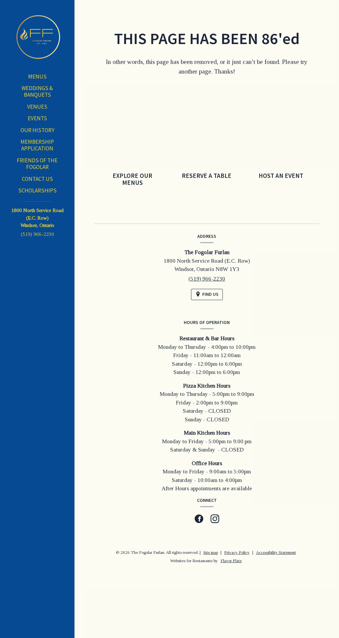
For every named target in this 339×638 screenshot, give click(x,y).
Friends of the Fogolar (37, 164)
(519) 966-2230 (37, 234)
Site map (210, 552)
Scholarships (37, 190)
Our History (37, 130)
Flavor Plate (231, 560)
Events (37, 118)
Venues (37, 106)
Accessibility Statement (276, 552)
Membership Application (37, 145)
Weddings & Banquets (37, 91)
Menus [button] (37, 76)
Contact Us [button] (37, 179)
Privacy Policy (237, 552)
